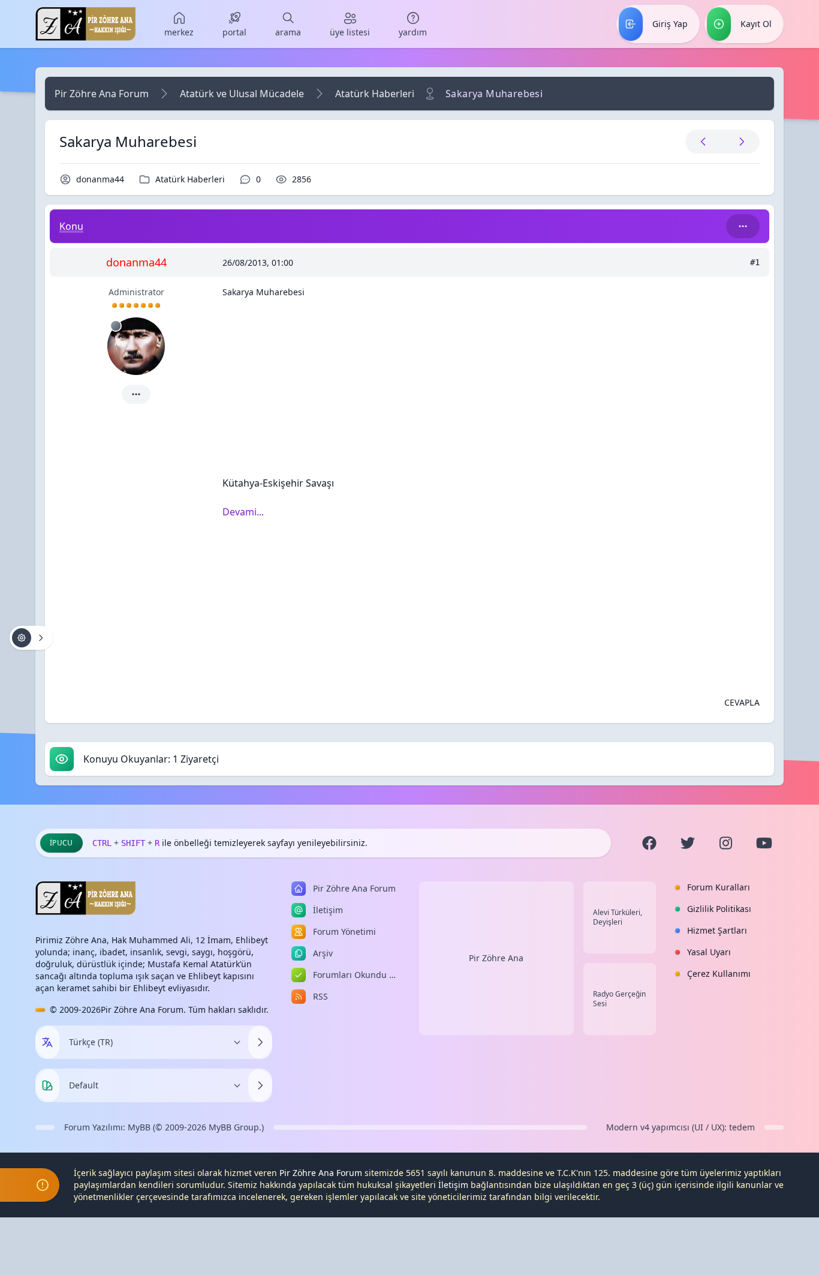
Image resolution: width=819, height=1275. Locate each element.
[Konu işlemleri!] (31, 638)
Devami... (243, 511)
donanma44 (100, 179)
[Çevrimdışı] (116, 326)
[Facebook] (649, 843)
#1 (755, 262)
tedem (742, 1127)
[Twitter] (687, 843)
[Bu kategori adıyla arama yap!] (742, 226)
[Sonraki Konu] (739, 141)
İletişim (453, 1184)
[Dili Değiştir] (260, 1042)
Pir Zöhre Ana (496, 958)
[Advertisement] (491, 392)
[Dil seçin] (47, 1042)
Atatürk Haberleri (374, 93)
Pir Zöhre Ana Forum (102, 93)
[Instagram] (726, 843)
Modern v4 (627, 1127)
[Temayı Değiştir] (260, 1085)
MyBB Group (234, 1127)
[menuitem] (179, 24)
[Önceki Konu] (703, 141)
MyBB (139, 1127)
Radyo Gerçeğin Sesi (619, 999)
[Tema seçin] (47, 1085)
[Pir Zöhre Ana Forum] (85, 24)
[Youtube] (764, 843)
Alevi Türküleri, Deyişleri (617, 917)
